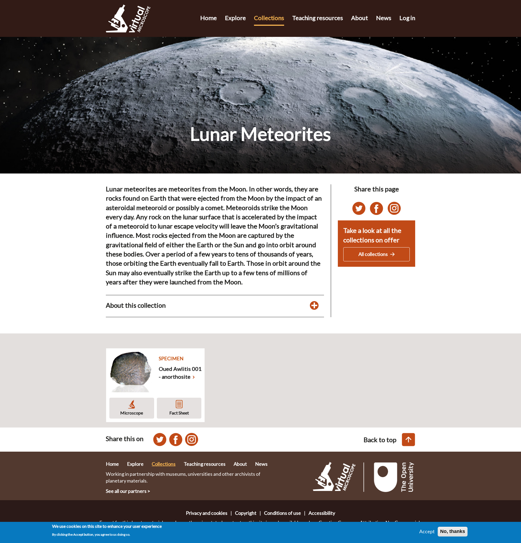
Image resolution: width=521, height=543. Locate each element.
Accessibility (322, 513)
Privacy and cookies (206, 513)
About (359, 17)
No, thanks (452, 531)
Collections (269, 17)
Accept (427, 531)
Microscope (131, 412)
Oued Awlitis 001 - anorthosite (180, 372)
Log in (407, 17)
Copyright (245, 513)
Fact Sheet (179, 412)
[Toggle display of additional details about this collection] (314, 305)
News (383, 17)
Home (208, 17)
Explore (235, 17)
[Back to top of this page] (408, 439)
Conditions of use (282, 513)
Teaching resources (317, 17)
